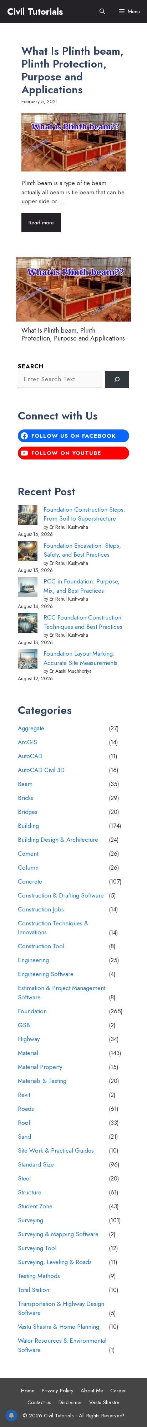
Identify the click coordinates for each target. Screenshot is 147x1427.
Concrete (30, 881)
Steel (24, 1178)
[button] (102, 11)
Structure (29, 1192)
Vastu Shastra (104, 1402)
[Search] (117, 379)
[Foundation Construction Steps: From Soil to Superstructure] (27, 516)
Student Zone (35, 1206)
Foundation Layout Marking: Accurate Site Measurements (80, 658)
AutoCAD (30, 756)
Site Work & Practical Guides (56, 1150)
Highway (29, 1039)
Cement (28, 853)
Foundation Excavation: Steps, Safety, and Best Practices (82, 550)
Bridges (27, 811)
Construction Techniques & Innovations (53, 928)
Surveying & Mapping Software (58, 1234)
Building (28, 825)
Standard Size (36, 1164)
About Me (92, 1390)
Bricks (25, 798)
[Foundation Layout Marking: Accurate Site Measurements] (27, 660)
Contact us (39, 1402)
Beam (25, 784)
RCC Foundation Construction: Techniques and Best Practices (83, 622)
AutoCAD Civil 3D (41, 770)
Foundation (32, 1011)
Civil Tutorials (35, 11)
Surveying (30, 1220)
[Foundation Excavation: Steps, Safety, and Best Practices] (27, 552)
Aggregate (31, 728)
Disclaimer (70, 1402)
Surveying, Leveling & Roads (55, 1262)
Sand (24, 1136)
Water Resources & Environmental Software (62, 1345)
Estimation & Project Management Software (61, 992)
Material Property (40, 1067)
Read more (41, 223)
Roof (24, 1122)
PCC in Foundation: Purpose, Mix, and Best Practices (82, 586)
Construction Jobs (41, 909)
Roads (26, 1108)
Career (118, 1390)
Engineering (33, 960)
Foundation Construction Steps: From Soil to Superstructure (84, 514)
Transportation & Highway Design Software (61, 1308)
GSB (24, 1025)
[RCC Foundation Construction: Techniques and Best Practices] (27, 624)
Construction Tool (41, 946)
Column (28, 867)
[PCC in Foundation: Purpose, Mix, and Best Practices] (27, 588)
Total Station (33, 1290)
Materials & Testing (42, 1081)
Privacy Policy (58, 1390)
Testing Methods (39, 1276)
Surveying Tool (37, 1248)
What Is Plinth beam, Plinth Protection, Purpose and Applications (72, 70)
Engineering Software (46, 974)
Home (28, 1390)
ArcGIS (27, 742)
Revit (24, 1094)
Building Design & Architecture (58, 839)
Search (31, 366)
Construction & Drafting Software (61, 895)
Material (28, 1053)
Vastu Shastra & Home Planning (58, 1326)
